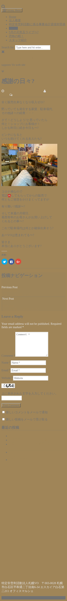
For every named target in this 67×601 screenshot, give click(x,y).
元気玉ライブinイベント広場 (28, 440)
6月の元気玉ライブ (21, 459)
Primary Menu (13, 10)
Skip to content (10, 3)
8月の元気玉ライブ (21, 435)
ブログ (13, 28)
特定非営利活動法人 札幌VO (20, 58)
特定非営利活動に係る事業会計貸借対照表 (37, 24)
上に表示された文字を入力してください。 (29, 393)
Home (12, 16)
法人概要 (15, 20)
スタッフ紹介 (18, 40)
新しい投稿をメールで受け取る (27, 419)
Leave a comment (22, 94)
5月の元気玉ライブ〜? (24, 32)
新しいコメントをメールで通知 (27, 412)
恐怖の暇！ (16, 36)
